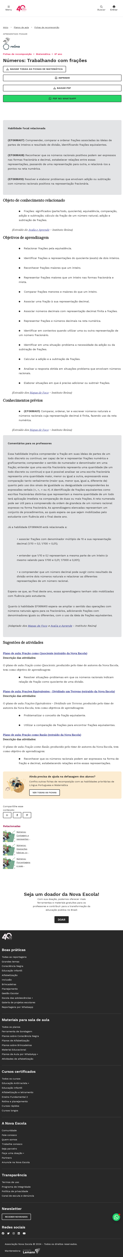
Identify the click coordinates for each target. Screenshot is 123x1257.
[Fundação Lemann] (31, 1250)
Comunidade (9, 1130)
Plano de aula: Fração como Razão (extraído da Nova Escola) (42, 734)
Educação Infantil (12, 970)
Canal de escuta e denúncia (18, 1195)
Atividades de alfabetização (17, 1058)
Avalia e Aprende (38, 229)
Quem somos (9, 1139)
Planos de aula (21, 27)
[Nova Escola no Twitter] (8, 1233)
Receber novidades (16, 1217)
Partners (7, 1157)
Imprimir (64, 77)
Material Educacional (14, 1049)
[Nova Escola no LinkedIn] (19, 1233)
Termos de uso (10, 1182)
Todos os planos (11, 1027)
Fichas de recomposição (46, 27)
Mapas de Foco (39, 392)
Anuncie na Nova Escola (16, 1162)
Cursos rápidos (10, 1105)
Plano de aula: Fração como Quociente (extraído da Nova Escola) (45, 653)
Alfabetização (10, 975)
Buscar (101, 9)
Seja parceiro (9, 1148)
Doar (61, 919)
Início (5, 27)
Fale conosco (9, 1135)
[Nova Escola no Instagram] (14, 1233)
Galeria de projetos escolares (18, 1002)
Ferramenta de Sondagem (17, 1031)
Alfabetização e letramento (17, 1092)
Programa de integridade (16, 1186)
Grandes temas (10, 961)
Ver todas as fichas (45, 792)
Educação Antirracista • (15, 1083)
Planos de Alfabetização (15, 1040)
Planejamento (10, 988)
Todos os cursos (11, 1078)
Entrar (114, 9)
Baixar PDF (64, 88)
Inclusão (7, 979)
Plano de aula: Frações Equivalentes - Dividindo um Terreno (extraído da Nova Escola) (59, 691)
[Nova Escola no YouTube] (24, 1233)
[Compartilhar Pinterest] (27, 815)
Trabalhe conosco (12, 1144)
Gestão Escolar (10, 993)
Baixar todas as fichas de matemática (36, 69)
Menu (8, 9)
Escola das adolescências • (17, 998)
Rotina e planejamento (15, 1101)
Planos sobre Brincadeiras (17, 1045)
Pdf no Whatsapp (64, 98)
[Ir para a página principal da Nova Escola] (21, 8)
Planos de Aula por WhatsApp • (20, 1054)
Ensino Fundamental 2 (15, 1097)
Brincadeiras (9, 984)
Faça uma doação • (13, 1153)
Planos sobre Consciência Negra (20, 1036)
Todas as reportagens (14, 957)
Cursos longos (10, 1110)
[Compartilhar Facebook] (17, 815)
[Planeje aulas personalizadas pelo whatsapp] (116, 1217)
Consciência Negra (12, 966)
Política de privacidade (15, 1191)
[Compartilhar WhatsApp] (7, 815)
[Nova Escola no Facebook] (3, 1233)
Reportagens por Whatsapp (17, 1007)
